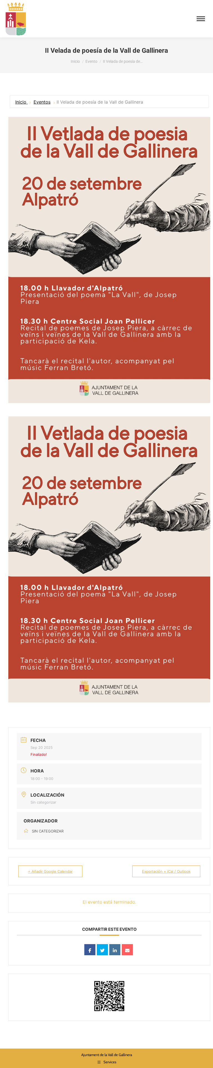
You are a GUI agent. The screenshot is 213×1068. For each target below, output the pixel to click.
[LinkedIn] (114, 949)
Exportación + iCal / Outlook (166, 871)
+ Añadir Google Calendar (50, 871)
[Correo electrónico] (127, 949)
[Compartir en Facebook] (89, 949)
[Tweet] (102, 949)
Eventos (42, 102)
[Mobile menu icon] (200, 18)
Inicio (21, 102)
